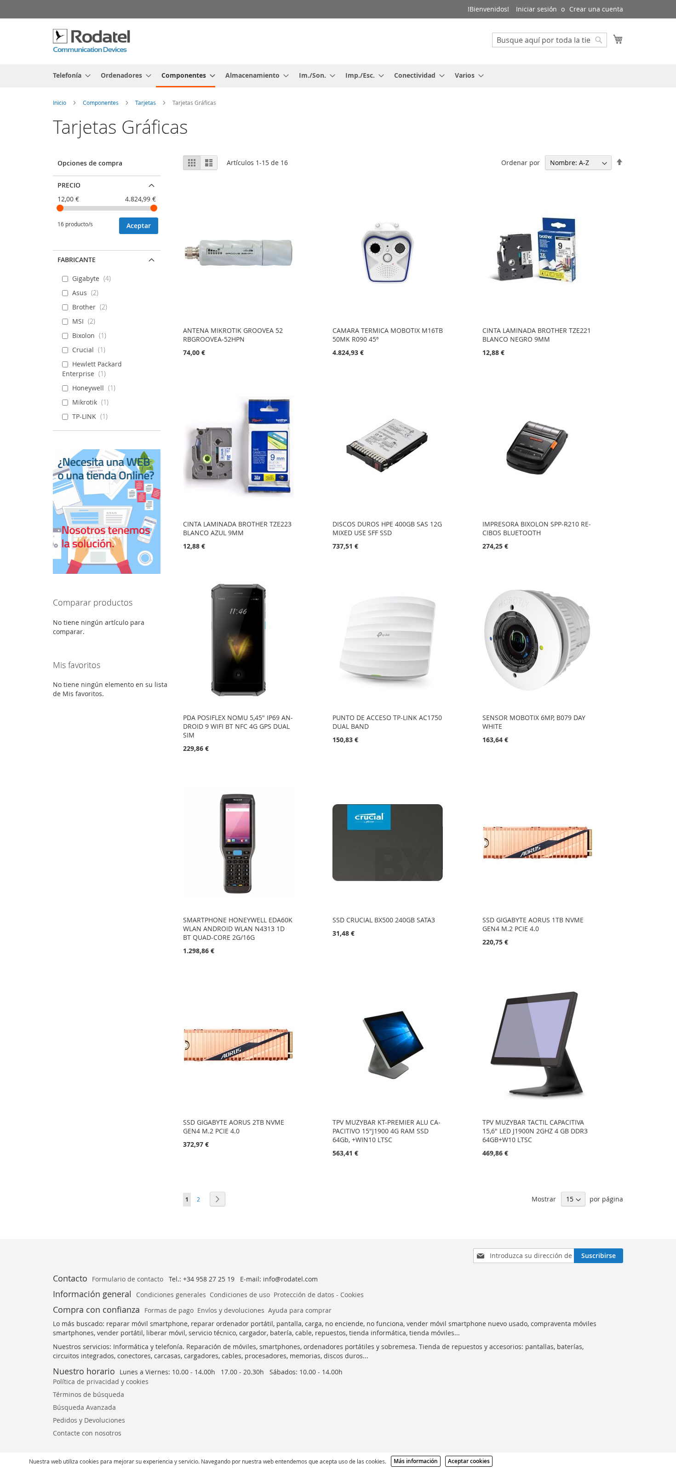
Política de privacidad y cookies (101, 1381)
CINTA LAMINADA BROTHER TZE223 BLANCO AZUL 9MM (237, 528)
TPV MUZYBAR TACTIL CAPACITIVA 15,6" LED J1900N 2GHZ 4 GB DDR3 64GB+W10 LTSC (535, 1131)
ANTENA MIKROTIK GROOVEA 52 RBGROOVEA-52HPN (233, 334)
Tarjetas (146, 102)
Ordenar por (520, 162)
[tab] (338, 75)
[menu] (338, 75)
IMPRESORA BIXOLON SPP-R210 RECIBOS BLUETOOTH (536, 528)
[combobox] (549, 40)
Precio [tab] (68, 185)
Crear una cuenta (596, 9)
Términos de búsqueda (88, 1394)
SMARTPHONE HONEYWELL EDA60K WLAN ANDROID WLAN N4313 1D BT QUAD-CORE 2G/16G (237, 928)
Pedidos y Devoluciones (89, 1420)
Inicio (60, 102)
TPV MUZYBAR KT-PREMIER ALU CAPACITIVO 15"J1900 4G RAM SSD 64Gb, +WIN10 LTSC (386, 1131)
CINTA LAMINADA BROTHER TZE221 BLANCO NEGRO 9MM (536, 334)
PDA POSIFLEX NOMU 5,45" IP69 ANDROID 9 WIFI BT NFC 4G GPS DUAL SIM (238, 726)
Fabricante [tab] (76, 259)
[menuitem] (69, 75)
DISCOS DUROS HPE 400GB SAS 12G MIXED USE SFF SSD (387, 528)
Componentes (101, 102)
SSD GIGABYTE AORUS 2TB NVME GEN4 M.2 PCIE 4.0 (233, 1126)
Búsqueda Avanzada (84, 1407)
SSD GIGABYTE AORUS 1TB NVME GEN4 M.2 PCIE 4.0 (533, 924)
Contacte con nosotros (87, 1433)
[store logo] (92, 41)
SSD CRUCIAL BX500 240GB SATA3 (383, 919)
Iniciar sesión (536, 9)
